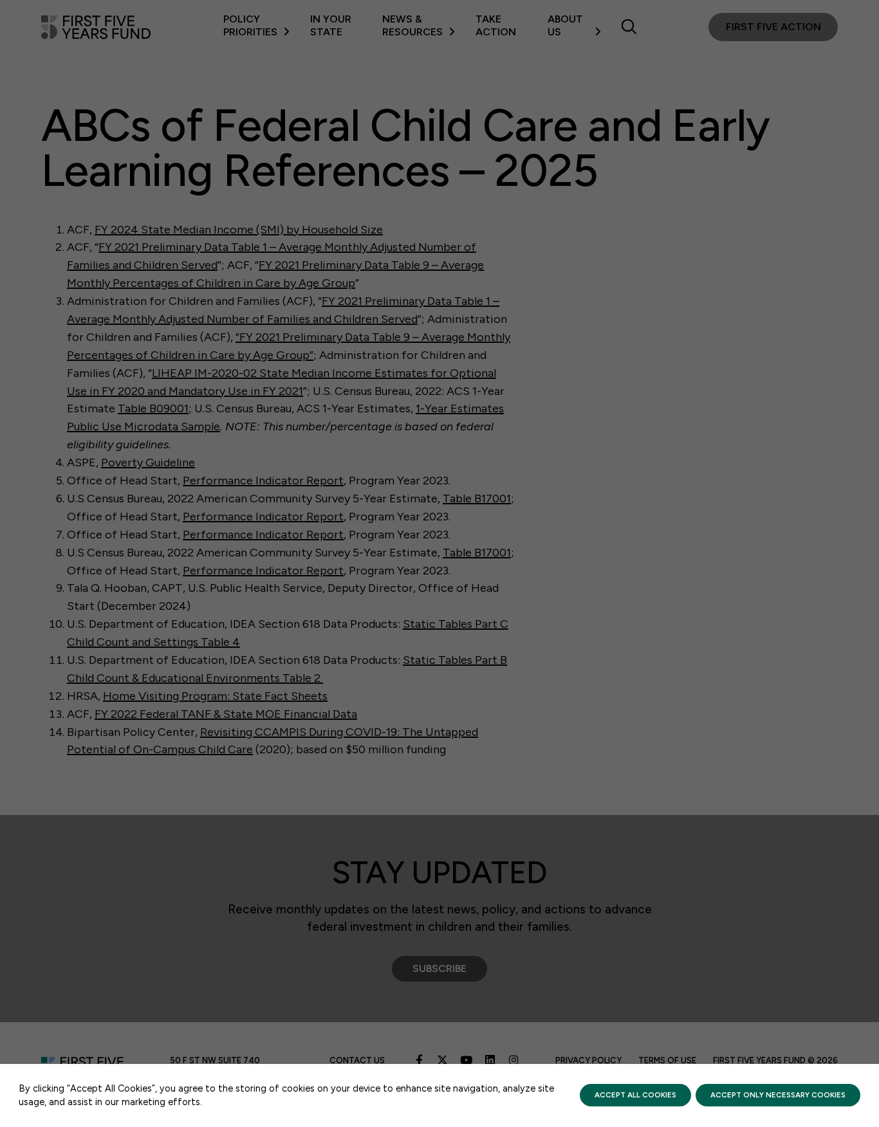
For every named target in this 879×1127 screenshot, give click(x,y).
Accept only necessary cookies (778, 1094)
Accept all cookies (635, 1094)
